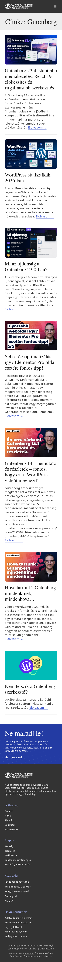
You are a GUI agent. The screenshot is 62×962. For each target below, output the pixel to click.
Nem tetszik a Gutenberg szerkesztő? (30, 689)
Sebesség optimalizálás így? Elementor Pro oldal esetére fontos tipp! (30, 362)
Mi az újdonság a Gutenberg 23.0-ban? (26, 266)
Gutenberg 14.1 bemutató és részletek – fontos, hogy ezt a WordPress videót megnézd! (30, 471)
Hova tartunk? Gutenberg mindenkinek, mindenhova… (30, 593)
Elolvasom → (37, 127)
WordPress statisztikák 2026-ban (27, 177)
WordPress (30, 953)
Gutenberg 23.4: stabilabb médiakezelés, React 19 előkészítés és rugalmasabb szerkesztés (31, 79)
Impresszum (47, 948)
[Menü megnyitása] (55, 6)
